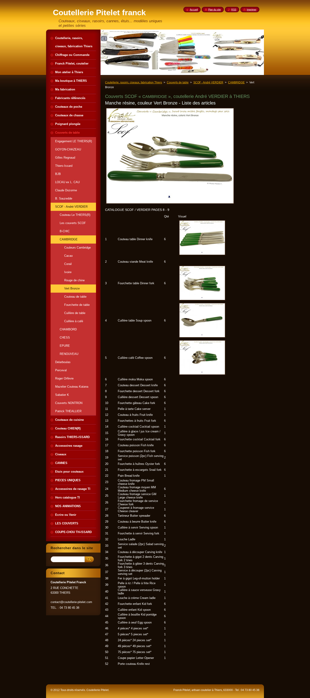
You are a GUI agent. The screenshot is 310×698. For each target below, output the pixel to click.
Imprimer (251, 9)
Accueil (194, 9)
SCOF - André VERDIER (208, 82)
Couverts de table (178, 82)
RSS (233, 9)
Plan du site (214, 9)
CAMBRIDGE (236, 82)
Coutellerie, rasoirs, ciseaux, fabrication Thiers (133, 82)
